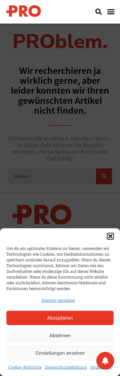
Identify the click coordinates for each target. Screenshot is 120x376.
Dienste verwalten (58, 300)
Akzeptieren (60, 318)
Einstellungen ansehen (60, 353)
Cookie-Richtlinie (25, 367)
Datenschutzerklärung (66, 367)
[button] (110, 236)
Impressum (101, 367)
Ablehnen (60, 335)
